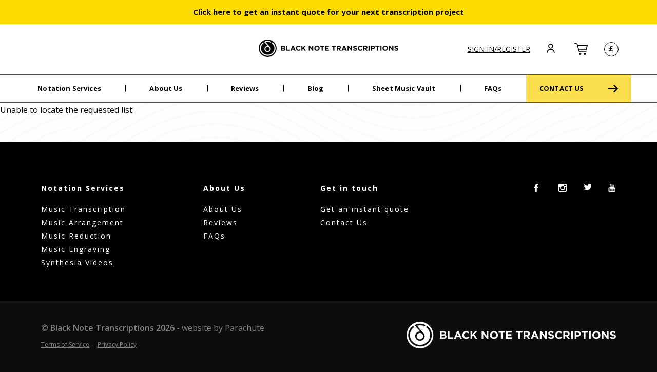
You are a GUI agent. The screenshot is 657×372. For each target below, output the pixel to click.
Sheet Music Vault (404, 88)
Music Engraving (75, 249)
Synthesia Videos (77, 262)
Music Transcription (83, 209)
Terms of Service (65, 344)
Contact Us (344, 222)
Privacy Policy (117, 344)
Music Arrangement (82, 222)
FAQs (493, 88)
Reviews (245, 88)
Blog (315, 88)
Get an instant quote (364, 209)
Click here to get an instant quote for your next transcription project (328, 12)
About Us (165, 88)
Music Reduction (76, 236)
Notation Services (69, 88)
